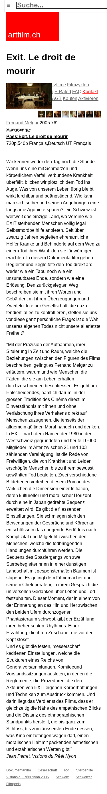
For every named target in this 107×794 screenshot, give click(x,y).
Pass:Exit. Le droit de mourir (37, 136)
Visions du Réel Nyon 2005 (27, 777)
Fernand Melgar (22, 122)
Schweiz (62, 777)
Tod (66, 770)
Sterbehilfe (84, 770)
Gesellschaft (47, 770)
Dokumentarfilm (18, 770)
